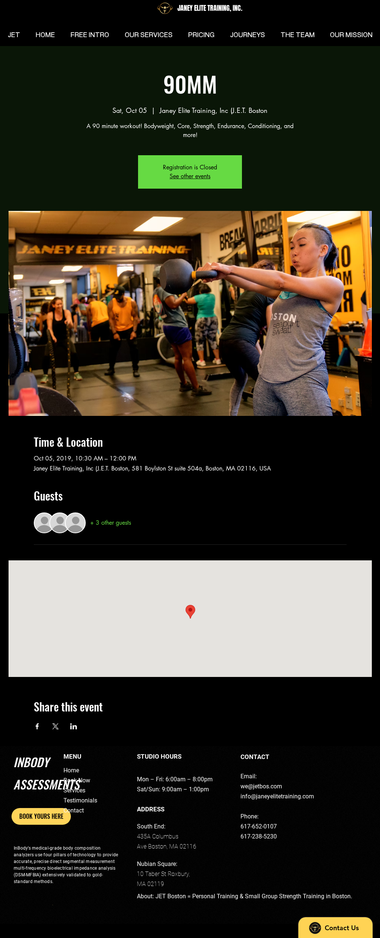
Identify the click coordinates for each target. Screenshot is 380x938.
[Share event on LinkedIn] (73, 726)
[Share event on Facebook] (37, 726)
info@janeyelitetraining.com (277, 796)
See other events (190, 176)
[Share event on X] (55, 726)
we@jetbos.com (261, 786)
